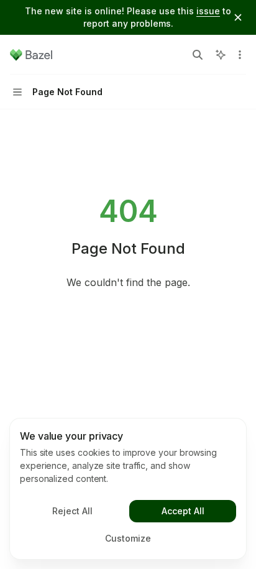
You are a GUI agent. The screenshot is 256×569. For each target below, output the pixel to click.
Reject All (72, 511)
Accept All (183, 511)
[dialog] (128, 489)
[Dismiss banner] (238, 17)
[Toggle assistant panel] (220, 54)
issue (208, 11)
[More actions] (240, 54)
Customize (128, 538)
